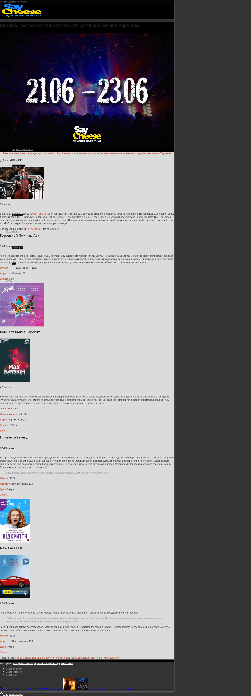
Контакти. (23, 1)
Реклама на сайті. (9, 1)
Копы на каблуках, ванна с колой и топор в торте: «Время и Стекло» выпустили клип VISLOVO (68, 658)
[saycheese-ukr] (22, 16)
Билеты (4, 430)
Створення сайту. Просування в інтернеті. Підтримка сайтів (43, 663)
